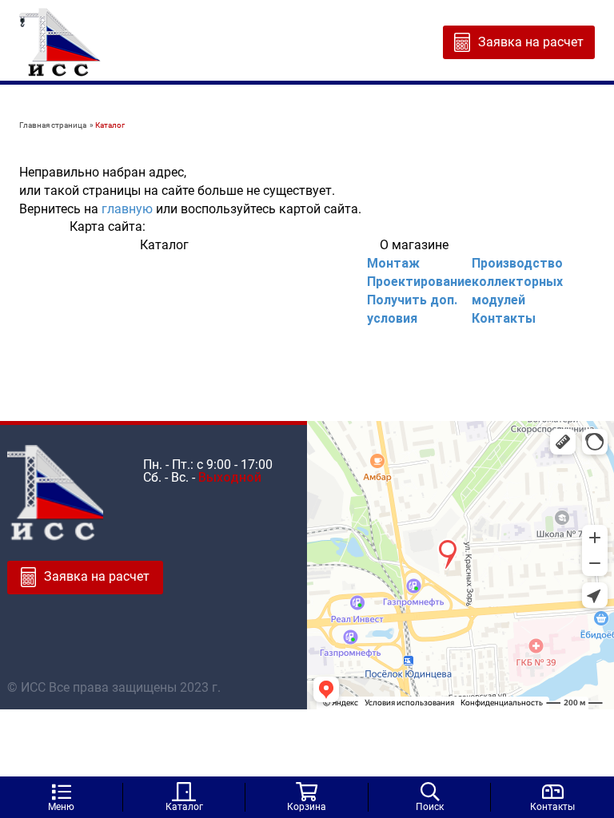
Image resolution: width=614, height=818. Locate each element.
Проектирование (419, 281)
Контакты (504, 318)
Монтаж (393, 263)
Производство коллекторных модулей (517, 282)
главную (127, 208)
